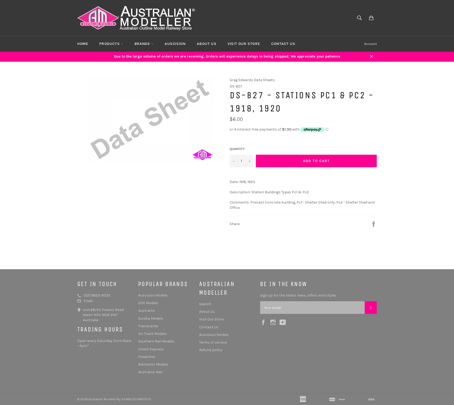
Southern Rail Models (156, 341)
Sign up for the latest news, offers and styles (298, 295)
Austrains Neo (150, 372)
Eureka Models (150, 318)
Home (82, 43)
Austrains (146, 310)
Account (370, 44)
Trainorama (148, 326)
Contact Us (283, 43)
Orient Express (151, 349)
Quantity (237, 149)
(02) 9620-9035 (97, 295)
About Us (206, 43)
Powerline (146, 357)
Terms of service (213, 342)
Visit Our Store (244, 43)
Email (88, 301)
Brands (143, 43)
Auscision (175, 43)
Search (205, 304)
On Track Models (152, 333)
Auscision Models (153, 295)
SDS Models (148, 303)
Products (110, 43)
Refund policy (210, 350)
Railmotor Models (153, 364)
